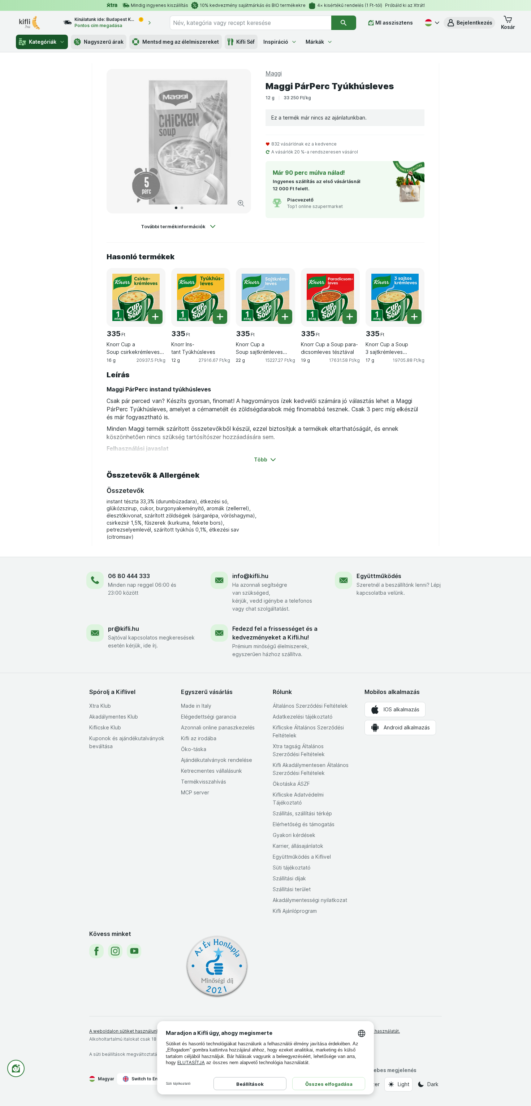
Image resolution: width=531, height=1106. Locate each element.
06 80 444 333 (129, 576)
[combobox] (250, 23)
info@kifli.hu (250, 576)
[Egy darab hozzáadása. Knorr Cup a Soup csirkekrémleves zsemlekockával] (155, 316)
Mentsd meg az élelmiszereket (180, 42)
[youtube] (134, 951)
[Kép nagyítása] (241, 203)
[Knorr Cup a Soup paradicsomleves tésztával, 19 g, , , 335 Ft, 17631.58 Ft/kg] (330, 297)
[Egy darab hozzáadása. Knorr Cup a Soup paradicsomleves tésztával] (349, 316)
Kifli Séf (245, 42)
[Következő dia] (238, 141)
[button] (469, 23)
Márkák (315, 42)
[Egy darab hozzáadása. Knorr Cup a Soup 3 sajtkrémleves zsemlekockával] (414, 316)
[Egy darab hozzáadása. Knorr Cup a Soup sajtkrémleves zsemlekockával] (285, 316)
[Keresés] (343, 23)
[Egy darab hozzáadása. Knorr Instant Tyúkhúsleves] (220, 316)
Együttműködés (379, 576)
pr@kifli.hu (123, 628)
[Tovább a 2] (182, 208)
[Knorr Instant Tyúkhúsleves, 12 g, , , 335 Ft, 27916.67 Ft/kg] (200, 297)
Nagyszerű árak (104, 42)
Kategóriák (42, 42)
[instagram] (115, 951)
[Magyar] (431, 23)
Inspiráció (275, 42)
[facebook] (96, 951)
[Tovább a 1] (176, 208)
